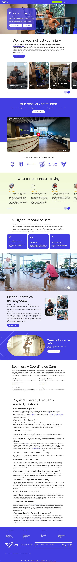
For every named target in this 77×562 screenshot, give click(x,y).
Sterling (36, 518)
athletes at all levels (37, 504)
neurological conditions (57, 414)
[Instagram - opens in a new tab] (66, 545)
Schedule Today (15, 25)
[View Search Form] (74, 2)
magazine (18, 46)
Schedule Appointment (57, 2)
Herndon (27, 518)
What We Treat (19, 56)
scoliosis (19, 412)
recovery (26, 443)
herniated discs (32, 414)
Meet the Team (13, 325)
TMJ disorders (51, 412)
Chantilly (42, 518)
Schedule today (38, 111)
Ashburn (31, 518)
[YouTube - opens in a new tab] (71, 545)
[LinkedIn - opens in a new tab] (63, 545)
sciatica (14, 412)
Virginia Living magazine (37, 448)
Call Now (27, 25)
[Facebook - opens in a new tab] (68, 545)
